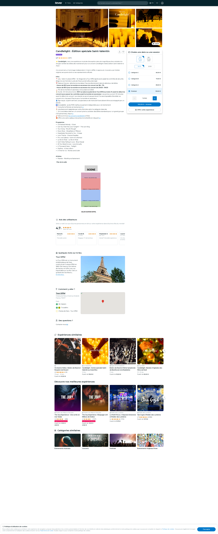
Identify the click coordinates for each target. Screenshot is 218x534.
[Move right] (164, 350)
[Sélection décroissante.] (134, 98)
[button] (144, 73)
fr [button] (152, 3)
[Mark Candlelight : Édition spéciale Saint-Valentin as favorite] (123, 52)
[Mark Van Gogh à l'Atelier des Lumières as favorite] (161, 387)
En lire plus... (60, 274)
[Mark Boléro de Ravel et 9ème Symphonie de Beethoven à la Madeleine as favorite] (134, 340)
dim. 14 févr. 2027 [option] (149, 59)
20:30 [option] (150, 66)
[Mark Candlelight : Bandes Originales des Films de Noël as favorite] (161, 340)
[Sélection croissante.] (155, 98)
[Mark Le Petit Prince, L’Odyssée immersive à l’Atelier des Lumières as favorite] (134, 387)
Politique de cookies (168, 529)
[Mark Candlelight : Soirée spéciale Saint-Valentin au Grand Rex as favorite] (106, 340)
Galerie (157, 43)
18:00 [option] (139, 66)
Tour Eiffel (60, 293)
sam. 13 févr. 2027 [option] (140, 59)
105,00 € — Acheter (145, 104)
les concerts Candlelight (76, 116)
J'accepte (206, 529)
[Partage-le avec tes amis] (119, 52)
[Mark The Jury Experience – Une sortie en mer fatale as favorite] (78, 387)
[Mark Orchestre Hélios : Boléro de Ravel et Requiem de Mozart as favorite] (78, 340)
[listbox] (144, 59)
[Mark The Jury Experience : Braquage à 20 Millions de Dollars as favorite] (106, 387)
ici (83, 107)
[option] (144, 73)
